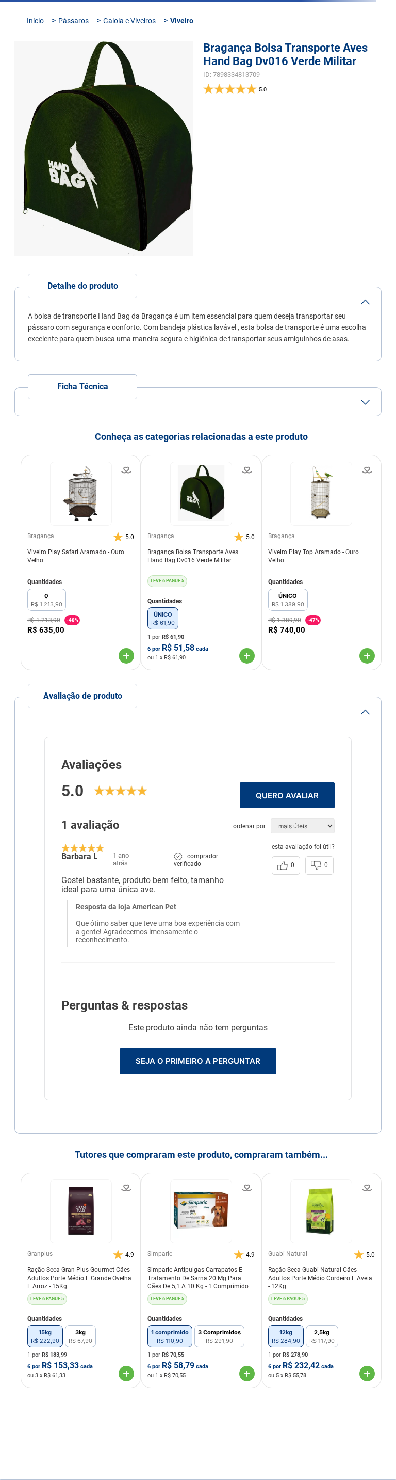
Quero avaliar (287, 858)
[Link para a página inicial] (35, 83)
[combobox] (198, 42)
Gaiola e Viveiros (129, 83)
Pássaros (73, 83)
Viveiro (181, 83)
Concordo (239, 1458)
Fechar (157, 1458)
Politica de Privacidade (225, 1434)
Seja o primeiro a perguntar (198, 1123)
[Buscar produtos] (367, 41)
